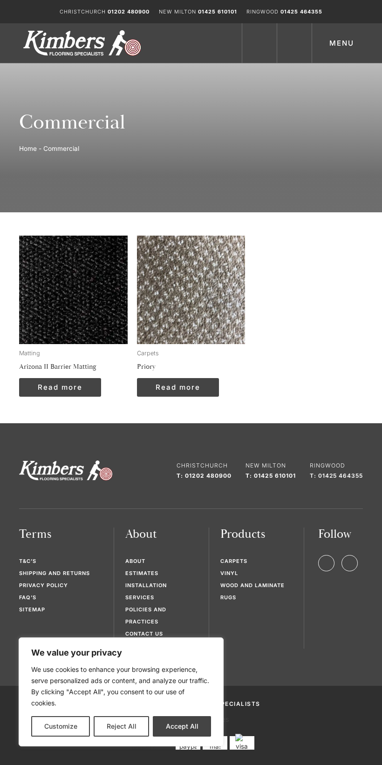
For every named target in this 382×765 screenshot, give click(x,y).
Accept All (182, 726)
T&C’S (27, 561)
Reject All (121, 726)
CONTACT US (144, 633)
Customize (60, 726)
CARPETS (233, 561)
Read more (60, 387)
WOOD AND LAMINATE (252, 585)
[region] (121, 691)
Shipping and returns (54, 573)
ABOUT (135, 561)
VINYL (229, 573)
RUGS (228, 597)
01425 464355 (301, 11)
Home (28, 148)
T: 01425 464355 (336, 475)
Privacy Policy (43, 585)
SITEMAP (32, 609)
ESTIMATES (141, 573)
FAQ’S (27, 597)
